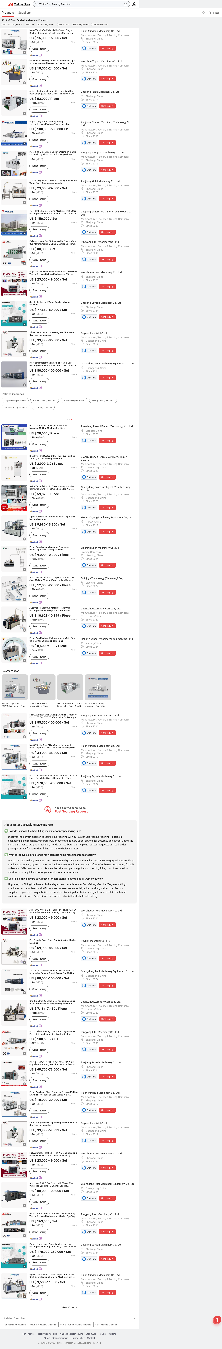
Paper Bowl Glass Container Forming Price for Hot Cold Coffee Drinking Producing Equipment (53, 1093)
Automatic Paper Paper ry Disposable (49, 609)
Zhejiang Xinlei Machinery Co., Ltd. (100, 181)
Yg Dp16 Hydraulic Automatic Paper (52, 518)
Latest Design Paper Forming (53, 1123)
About (47, 1337)
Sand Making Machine (80, 24)
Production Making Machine (12, 24)
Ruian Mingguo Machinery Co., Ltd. (100, 31)
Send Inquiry (39, 48)
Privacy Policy (78, 1337)
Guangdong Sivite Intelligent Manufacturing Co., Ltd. (106, 488)
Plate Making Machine (100, 24)
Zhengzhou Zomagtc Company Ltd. (101, 608)
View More (68, 1307)
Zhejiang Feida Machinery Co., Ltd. (100, 91)
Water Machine (63, 24)
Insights (112, 1333)
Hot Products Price (47, 1333)
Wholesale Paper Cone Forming (52, 333)
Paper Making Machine (71, 400)
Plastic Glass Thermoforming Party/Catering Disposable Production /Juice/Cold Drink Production (52, 1032)
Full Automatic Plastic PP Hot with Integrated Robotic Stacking (53, 1154)
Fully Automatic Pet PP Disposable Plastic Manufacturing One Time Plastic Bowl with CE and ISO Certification (53, 242)
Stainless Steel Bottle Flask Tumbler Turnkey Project (52, 457)
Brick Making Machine (15, 1324)
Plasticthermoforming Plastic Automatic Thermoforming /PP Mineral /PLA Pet (53, 364)
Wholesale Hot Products (71, 1333)
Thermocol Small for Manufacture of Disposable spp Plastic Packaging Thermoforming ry (52, 971)
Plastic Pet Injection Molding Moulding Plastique (48, 426)
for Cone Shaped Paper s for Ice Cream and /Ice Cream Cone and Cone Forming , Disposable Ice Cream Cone (52, 61)
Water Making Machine (106, 1324)
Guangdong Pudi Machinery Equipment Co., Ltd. (108, 363)
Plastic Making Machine (46, 24)
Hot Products (29, 1333)
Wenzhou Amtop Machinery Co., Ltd (101, 272)
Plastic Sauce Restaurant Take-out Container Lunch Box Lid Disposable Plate (53, 776)
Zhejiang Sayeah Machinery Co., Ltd (101, 302)
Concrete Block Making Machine (41, 400)
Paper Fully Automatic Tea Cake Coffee (52, 639)
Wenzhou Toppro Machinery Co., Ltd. (102, 61)
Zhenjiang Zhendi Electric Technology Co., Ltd (107, 426)
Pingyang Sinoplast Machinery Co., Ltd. (103, 152)
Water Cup (30, 24)
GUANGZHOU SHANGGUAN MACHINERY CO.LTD (104, 458)
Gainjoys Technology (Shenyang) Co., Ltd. (104, 578)
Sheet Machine (12, 400)
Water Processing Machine (43, 1324)
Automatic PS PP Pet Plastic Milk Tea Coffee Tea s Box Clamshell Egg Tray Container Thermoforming (51, 1184)
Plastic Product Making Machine (75, 1324)
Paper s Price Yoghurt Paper (50, 548)
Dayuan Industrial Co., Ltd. (96, 333)
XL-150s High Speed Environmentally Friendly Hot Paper (53, 181)
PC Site (102, 1333)
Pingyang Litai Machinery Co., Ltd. (100, 242)
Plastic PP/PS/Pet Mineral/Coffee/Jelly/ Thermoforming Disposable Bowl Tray (52, 1063)
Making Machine (98, 400)
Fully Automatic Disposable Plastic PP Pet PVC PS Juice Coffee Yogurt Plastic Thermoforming (53, 716)
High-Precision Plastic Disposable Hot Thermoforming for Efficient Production (53, 273)
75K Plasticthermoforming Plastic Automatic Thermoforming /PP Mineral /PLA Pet (53, 212)
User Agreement (60, 1337)
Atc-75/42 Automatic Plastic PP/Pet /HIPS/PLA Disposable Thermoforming (52, 911)
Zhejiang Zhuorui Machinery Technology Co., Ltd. (106, 123)
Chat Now (91, 48)
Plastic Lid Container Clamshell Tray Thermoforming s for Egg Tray (52, 1214)
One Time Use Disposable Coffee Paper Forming (52, 1002)
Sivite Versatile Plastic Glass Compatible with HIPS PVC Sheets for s (51, 487)
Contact (91, 1337)
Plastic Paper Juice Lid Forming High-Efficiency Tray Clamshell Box (52, 1245)
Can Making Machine (123, 400)
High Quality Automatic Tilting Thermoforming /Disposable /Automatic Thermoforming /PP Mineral (53, 122)
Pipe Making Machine (15, 407)
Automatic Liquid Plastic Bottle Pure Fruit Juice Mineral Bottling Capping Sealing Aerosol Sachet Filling (51, 578)
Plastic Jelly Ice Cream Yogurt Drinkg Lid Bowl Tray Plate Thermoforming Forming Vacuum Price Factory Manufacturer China (52, 153)
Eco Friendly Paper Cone (52, 941)
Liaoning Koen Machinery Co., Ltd (100, 547)
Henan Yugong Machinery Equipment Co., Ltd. (107, 517)
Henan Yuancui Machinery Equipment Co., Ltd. (107, 639)
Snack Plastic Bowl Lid (49, 303)
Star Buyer (91, 1333)
